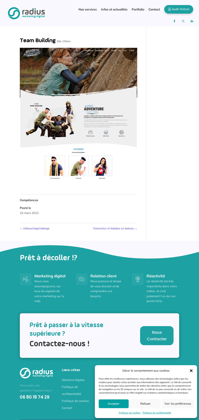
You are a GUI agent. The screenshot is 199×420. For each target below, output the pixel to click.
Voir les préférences (177, 403)
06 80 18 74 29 (34, 397)
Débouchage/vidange (35, 228)
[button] (191, 371)
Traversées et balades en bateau (115, 228)
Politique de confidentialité (156, 412)
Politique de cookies (130, 412)
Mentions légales (73, 380)
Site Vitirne (64, 41)
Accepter (114, 403)
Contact (67, 408)
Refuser (145, 403)
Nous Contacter (157, 336)
